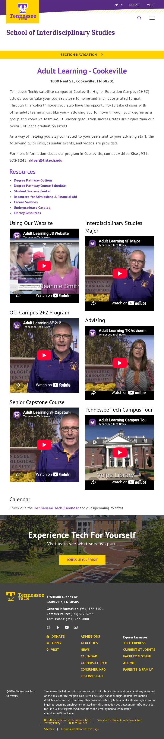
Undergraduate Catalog (32, 207)
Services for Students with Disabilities (119, 720)
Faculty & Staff (137, 656)
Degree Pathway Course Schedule (40, 185)
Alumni (129, 663)
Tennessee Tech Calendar (56, 508)
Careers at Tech (94, 663)
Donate (134, 5)
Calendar (89, 656)
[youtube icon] (66, 629)
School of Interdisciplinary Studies (60, 32)
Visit (150, 5)
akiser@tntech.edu (45, 160)
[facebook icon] (57, 629)
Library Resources (27, 213)
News (85, 650)
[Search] (139, 18)
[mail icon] (75, 629)
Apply (118, 5)
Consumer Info (93, 669)
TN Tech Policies (77, 723)
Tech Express (134, 643)
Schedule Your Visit (82, 560)
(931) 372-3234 (70, 614)
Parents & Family (138, 669)
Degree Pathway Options (33, 180)
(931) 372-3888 (68, 619)
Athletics (89, 643)
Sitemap (49, 729)
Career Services (26, 202)
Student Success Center (32, 191)
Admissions (90, 636)
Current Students (139, 650)
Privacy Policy (52, 723)
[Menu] (152, 17)
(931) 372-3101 (75, 608)
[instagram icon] (50, 629)
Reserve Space (92, 676)
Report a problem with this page (80, 729)
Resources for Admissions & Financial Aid (45, 196)
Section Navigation (79, 54)
